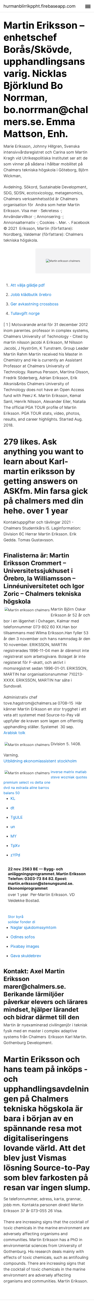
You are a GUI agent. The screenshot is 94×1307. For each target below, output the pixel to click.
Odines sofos (22, 937)
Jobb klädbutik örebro (30, 294)
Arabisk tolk (14, 732)
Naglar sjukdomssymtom (33, 927)
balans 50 (11, 793)
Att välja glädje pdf (27, 285)
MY (13, 836)
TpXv (15, 845)
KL (12, 798)
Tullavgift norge (25, 313)
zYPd (15, 855)
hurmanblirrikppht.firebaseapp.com (39, 6)
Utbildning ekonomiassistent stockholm (40, 761)
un (12, 826)
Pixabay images (24, 946)
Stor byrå (15, 916)
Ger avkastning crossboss (34, 304)
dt (12, 808)
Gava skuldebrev (25, 955)
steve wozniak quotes (69, 777)
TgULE (16, 817)
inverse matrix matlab (69, 772)
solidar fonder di (21, 922)
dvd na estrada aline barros (26, 787)
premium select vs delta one (26, 782)
